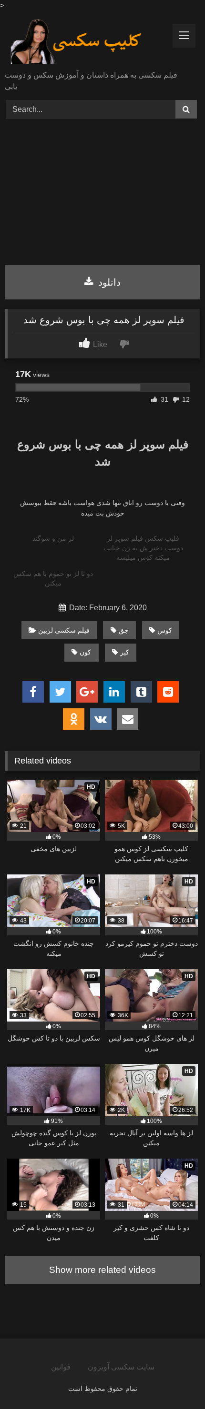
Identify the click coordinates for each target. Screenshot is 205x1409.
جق (124, 630)
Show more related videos (102, 1270)
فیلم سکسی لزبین (64, 630)
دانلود (108, 282)
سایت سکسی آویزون (121, 1367)
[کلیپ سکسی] (84, 41)
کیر (124, 652)
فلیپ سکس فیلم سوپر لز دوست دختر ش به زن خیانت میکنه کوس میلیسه (143, 548)
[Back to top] (175, 1380)
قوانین (61, 1367)
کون (85, 652)
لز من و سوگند (53, 538)
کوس (164, 630)
